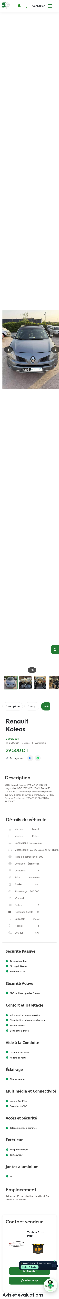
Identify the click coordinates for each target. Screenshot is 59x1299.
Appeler (31, 1271)
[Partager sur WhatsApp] (38, 758)
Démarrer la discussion (30, 1267)
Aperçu (32, 706)
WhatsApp (31, 1280)
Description (13, 706)
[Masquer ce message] (54, 1265)
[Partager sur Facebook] (30, 758)
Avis (46, 706)
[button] (50, 1285)
